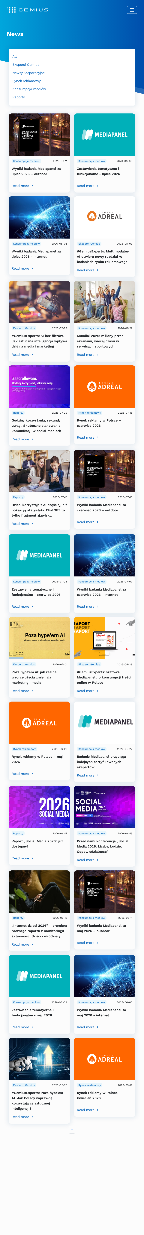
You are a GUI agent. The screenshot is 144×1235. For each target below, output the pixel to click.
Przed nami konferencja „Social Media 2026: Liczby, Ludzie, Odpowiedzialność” (102, 846)
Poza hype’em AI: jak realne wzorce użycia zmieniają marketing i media (34, 677)
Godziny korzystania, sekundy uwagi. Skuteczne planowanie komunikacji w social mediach (36, 425)
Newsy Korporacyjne (28, 73)
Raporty (18, 97)
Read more (20, 186)
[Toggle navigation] (132, 10)
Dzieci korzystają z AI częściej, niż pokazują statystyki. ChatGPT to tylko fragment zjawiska (39, 510)
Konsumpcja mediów (29, 89)
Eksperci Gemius (25, 64)
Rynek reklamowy (26, 81)
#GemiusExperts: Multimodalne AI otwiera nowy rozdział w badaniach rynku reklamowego (103, 256)
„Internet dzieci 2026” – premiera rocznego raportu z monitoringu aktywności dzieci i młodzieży (39, 931)
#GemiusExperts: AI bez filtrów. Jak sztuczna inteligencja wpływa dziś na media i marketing (39, 341)
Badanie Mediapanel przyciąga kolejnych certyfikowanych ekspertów (101, 762)
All (14, 56)
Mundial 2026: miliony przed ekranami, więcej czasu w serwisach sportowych (100, 341)
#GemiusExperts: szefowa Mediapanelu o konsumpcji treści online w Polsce (104, 677)
